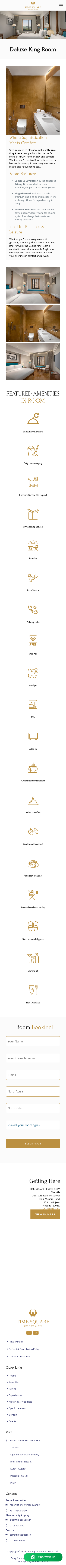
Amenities (14, 1382)
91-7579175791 (17, 1525)
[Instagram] (35, 1332)
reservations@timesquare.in (25, 1504)
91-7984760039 (17, 1540)
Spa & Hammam (17, 1408)
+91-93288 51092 (51, 1209)
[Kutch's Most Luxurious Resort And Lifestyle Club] (33, 5)
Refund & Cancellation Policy (24, 1349)
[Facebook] (29, 1332)
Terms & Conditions (19, 1356)
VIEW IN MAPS (45, 1214)
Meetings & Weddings (20, 1401)
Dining (12, 1388)
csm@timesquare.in (20, 1534)
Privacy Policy (16, 1341)
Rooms (12, 1375)
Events (12, 1421)
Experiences (15, 1395)
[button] (33, 285)
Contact (13, 1414)
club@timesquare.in (20, 1519)
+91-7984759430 (18, 1510)
